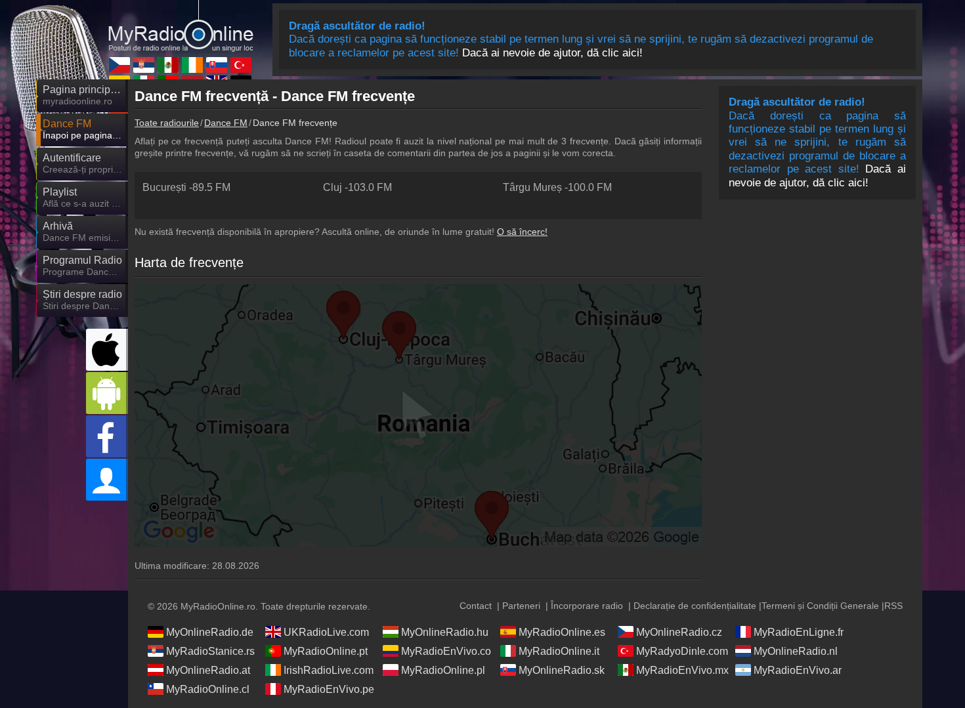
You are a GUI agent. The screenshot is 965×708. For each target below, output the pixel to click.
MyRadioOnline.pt (326, 651)
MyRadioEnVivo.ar (798, 670)
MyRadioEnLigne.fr (799, 632)
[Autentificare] (107, 480)
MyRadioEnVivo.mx (682, 670)
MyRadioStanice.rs (210, 651)
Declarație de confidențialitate (694, 605)
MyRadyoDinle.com (682, 651)
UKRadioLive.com (326, 632)
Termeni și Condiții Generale (820, 605)
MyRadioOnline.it (559, 651)
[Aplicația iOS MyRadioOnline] (107, 350)
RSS (893, 605)
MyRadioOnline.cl (207, 689)
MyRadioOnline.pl (443, 670)
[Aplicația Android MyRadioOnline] (107, 393)
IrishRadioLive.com (329, 670)
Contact (476, 605)
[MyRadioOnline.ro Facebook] (107, 436)
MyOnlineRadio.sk (562, 670)
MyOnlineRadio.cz (679, 632)
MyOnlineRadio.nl (796, 651)
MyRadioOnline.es (562, 632)
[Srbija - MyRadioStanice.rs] (143, 65)
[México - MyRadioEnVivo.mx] (168, 65)
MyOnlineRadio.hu (444, 632)
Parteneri (521, 605)
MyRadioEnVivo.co (446, 651)
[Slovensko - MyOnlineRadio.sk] (216, 65)
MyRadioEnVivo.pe (329, 689)
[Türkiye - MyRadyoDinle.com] (240, 65)
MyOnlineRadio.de (209, 632)
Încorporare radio (587, 605)
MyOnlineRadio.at (208, 670)
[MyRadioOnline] (180, 25)
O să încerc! (522, 231)
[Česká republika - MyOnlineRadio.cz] (119, 65)
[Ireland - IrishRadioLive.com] (192, 65)
